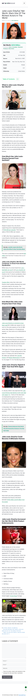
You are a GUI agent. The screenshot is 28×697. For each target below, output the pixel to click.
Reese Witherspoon (14, 357)
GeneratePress (22, 695)
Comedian (14, 47)
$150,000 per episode (9, 230)
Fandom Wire (5, 282)
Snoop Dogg (13, 596)
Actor (10, 47)
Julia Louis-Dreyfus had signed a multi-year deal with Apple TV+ (14, 392)
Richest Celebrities (13, 627)
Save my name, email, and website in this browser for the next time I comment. (14, 672)
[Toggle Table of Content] (16, 79)
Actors (5, 627)
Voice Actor (11, 48)
